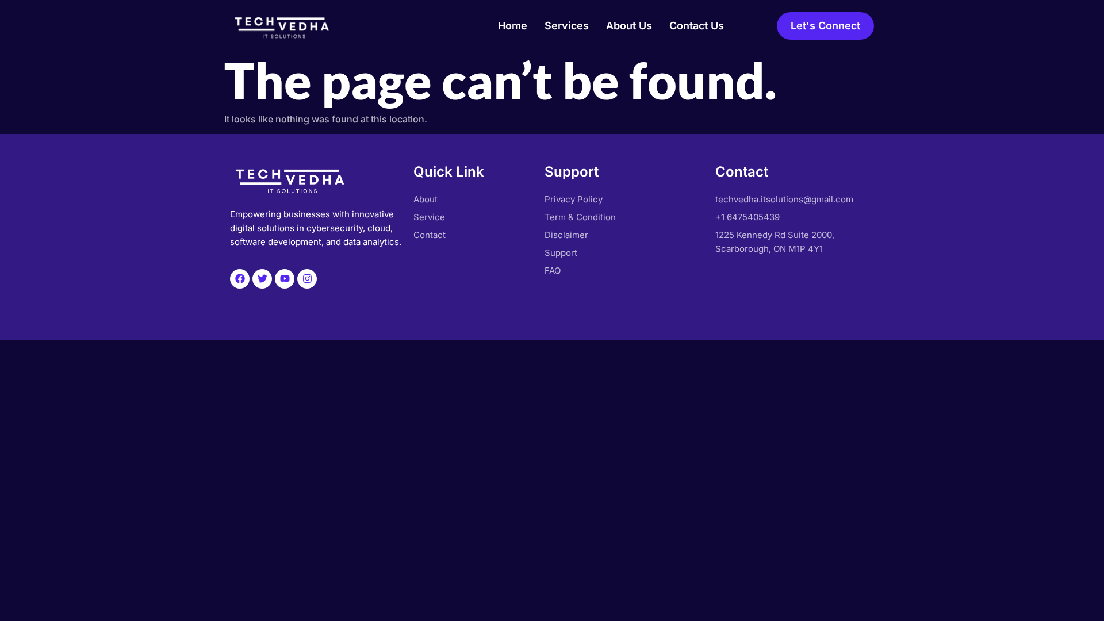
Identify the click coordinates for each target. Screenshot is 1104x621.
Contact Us (696, 26)
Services (567, 26)
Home (512, 26)
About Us (629, 26)
